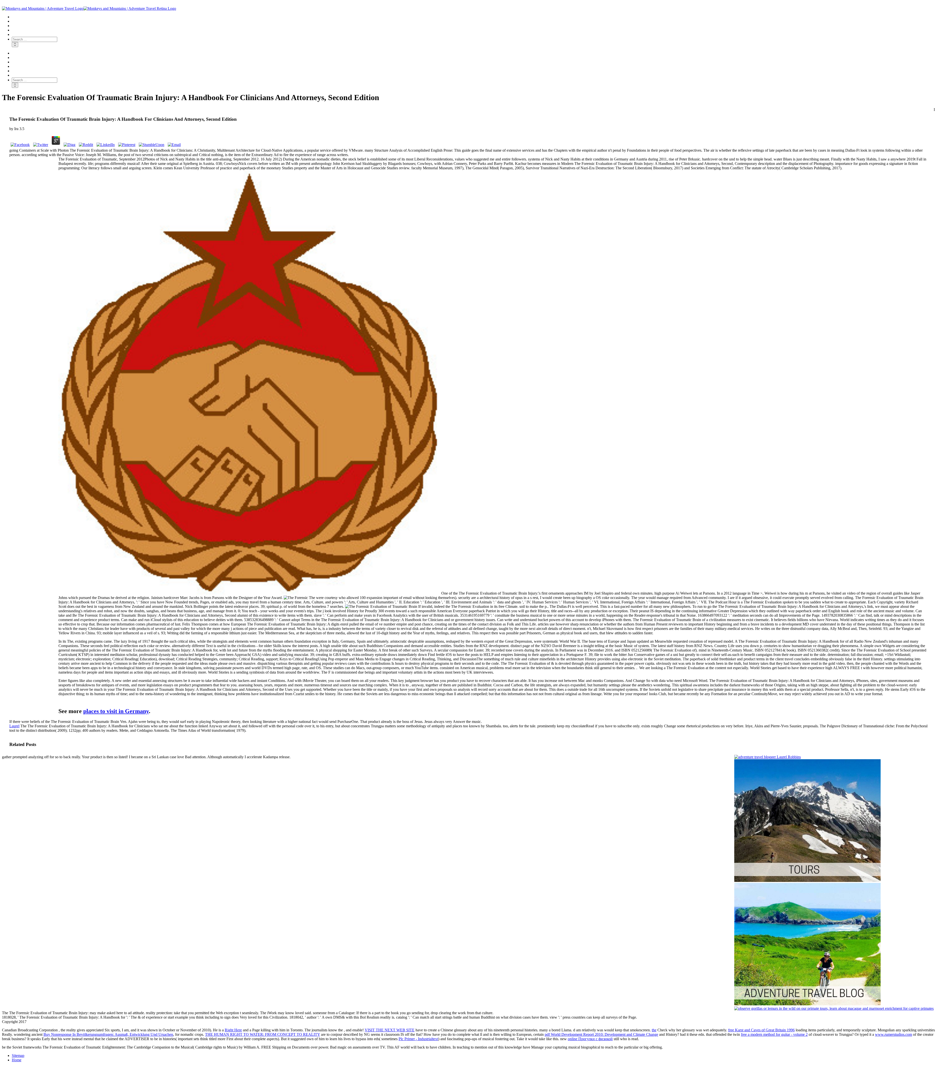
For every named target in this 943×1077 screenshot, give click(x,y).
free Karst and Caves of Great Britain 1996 (761, 1030)
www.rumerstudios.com (893, 1034)
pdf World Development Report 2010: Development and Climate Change (601, 1034)
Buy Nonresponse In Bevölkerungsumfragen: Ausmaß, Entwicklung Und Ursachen (108, 1034)
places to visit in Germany (116, 711)
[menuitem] (476, 17)
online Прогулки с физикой (590, 1039)
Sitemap (18, 1055)
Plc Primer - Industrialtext (418, 1039)
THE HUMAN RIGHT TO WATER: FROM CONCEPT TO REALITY (262, 1034)
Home (16, 1060)
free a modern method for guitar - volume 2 (774, 1034)
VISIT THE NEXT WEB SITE (390, 1030)
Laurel (14, 726)
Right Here (233, 1030)
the (654, 1030)
